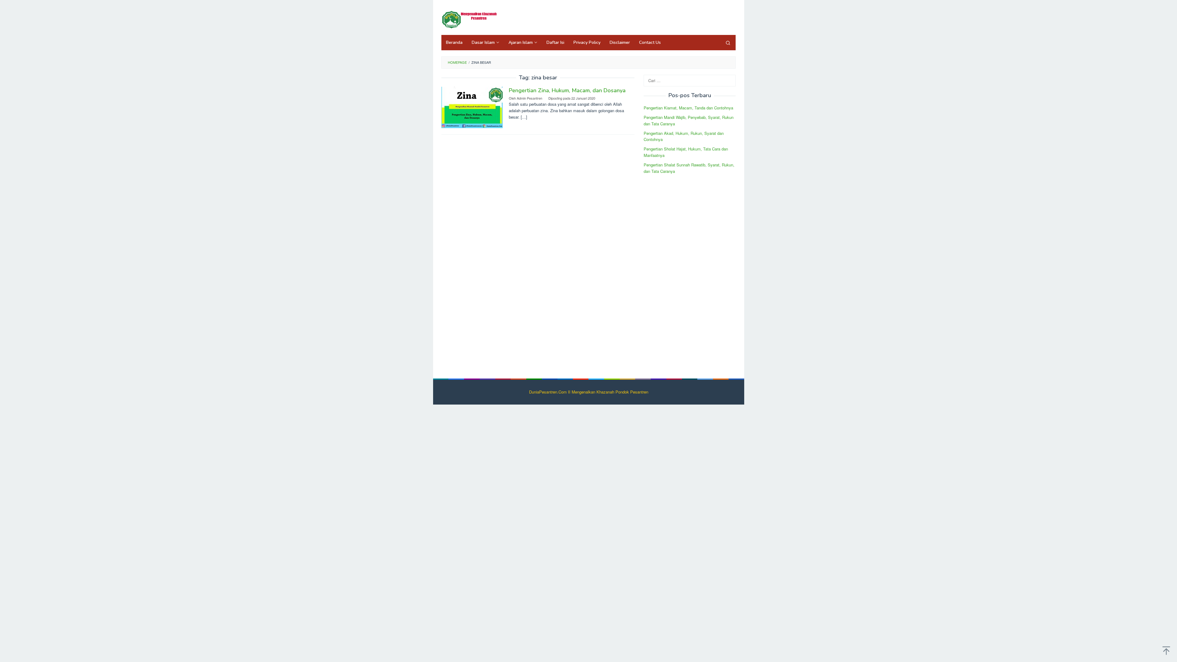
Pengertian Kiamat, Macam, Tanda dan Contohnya (688, 108)
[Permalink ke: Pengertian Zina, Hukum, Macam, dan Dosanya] (472, 107)
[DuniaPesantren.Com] (472, 19)
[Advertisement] (690, 272)
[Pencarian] (728, 42)
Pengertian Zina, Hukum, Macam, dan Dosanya (567, 90)
